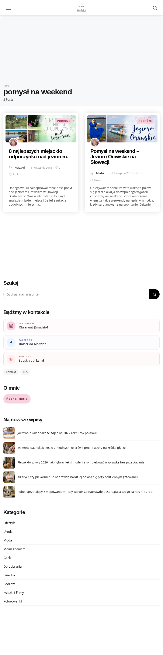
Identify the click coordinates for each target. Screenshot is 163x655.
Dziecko (9, 575)
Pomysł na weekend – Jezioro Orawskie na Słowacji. (114, 156)
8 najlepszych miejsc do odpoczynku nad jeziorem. (38, 153)
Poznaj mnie (17, 398)
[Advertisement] (81, 47)
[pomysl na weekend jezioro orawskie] (122, 128)
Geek (7, 558)
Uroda (8, 531)
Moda (7, 540)
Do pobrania (12, 566)
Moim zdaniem (14, 549)
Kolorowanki (12, 601)
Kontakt (11, 372)
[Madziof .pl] (81, 7)
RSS (25, 372)
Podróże (63, 121)
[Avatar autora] (13, 142)
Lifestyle (9, 523)
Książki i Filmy (13, 592)
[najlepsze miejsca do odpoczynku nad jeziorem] (41, 128)
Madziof (20, 167)
